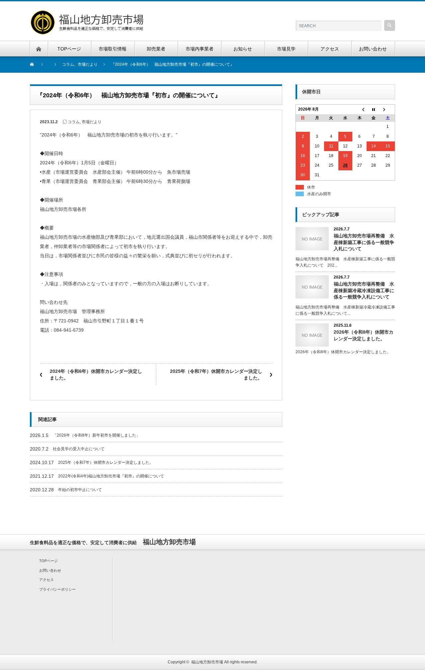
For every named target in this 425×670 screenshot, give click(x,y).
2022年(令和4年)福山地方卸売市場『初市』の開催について (111, 476)
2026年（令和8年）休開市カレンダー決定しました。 (363, 335)
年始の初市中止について (80, 489)
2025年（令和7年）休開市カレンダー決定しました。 (216, 374)
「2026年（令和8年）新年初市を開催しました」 (96, 435)
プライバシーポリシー (57, 589)
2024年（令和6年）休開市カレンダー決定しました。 (96, 374)
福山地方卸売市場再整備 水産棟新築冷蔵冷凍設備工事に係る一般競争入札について (364, 290)
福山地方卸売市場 (207, 662)
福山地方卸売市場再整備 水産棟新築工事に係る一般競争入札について (364, 242)
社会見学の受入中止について (79, 449)
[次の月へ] (388, 110)
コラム (74, 122)
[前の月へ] (359, 110)
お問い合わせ (50, 570)
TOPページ (48, 561)
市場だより (92, 122)
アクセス (46, 580)
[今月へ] (374, 110)
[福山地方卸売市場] (88, 13)
